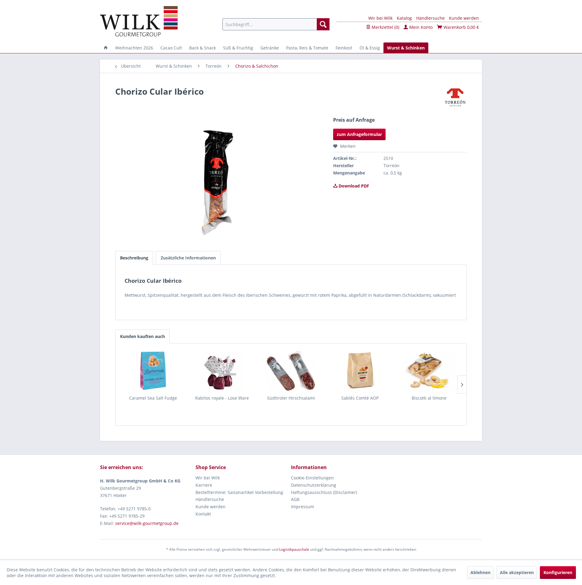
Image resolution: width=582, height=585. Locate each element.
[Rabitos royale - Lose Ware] (222, 371)
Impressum (302, 506)
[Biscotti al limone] (428, 371)
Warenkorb (460, 27)
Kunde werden (464, 18)
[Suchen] (323, 24)
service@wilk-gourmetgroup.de (147, 523)
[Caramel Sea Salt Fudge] (153, 371)
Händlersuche (430, 18)
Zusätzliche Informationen (188, 258)
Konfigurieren (558, 572)
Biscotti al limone (429, 398)
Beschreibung (134, 258)
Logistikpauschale (294, 549)
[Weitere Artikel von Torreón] (455, 97)
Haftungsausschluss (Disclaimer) (324, 492)
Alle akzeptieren (517, 572)
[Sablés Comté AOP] (360, 371)
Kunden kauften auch (142, 336)
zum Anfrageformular (359, 134)
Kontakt (203, 514)
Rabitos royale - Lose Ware (222, 398)
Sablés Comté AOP (360, 398)
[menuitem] (275, 24)
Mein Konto (420, 27)
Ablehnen (480, 572)
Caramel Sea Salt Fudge (153, 398)
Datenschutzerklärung (313, 485)
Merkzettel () (384, 27)
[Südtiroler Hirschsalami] (291, 371)
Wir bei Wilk (380, 18)
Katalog (404, 18)
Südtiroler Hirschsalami (291, 398)
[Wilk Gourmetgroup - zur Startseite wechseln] (139, 21)
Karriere (204, 485)
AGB (295, 499)
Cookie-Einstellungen (312, 478)
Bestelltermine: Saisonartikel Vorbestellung (239, 492)
